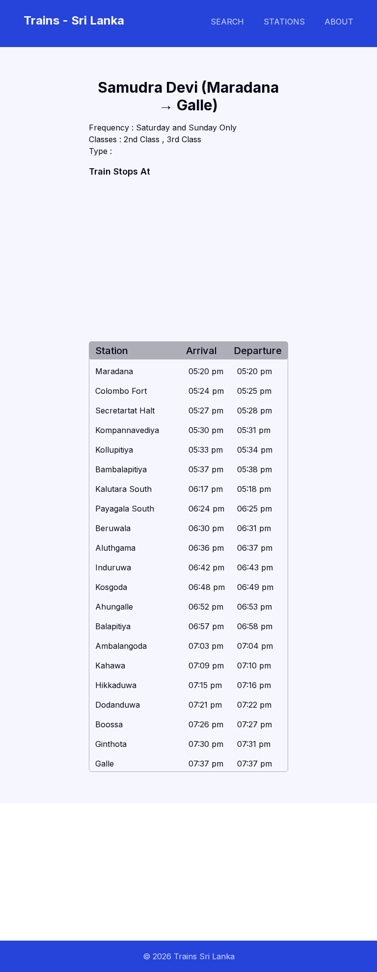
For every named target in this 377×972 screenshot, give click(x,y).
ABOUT (338, 21)
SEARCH (227, 21)
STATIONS (284, 21)
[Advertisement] (188, 260)
